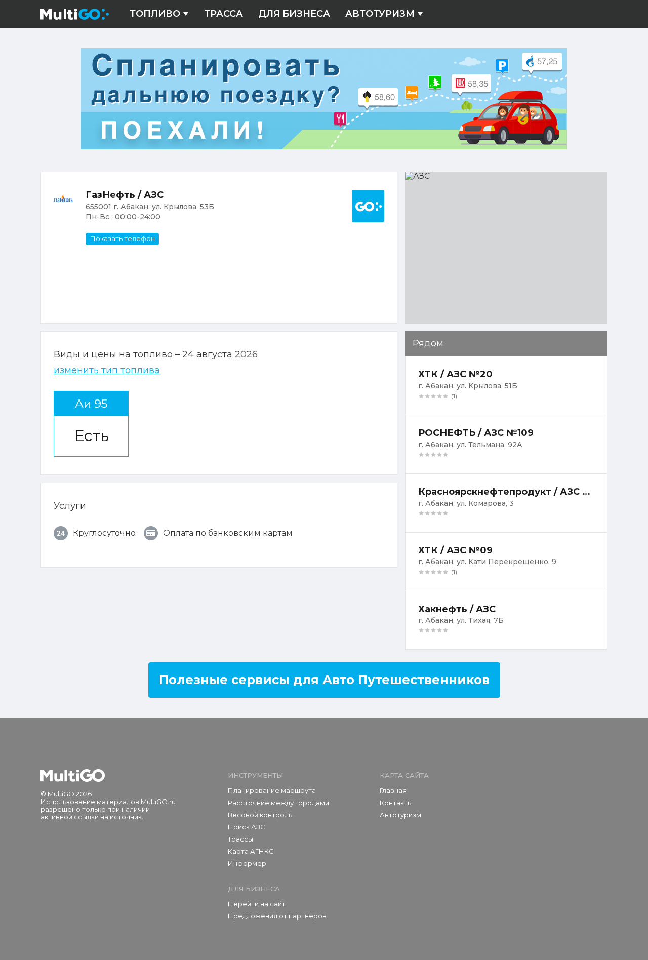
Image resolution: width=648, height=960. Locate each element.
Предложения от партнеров (277, 916)
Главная (393, 790)
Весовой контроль (260, 815)
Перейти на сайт (257, 904)
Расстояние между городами (278, 802)
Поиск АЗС (246, 827)
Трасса (223, 14)
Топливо (155, 14)
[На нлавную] (72, 776)
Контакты (396, 802)
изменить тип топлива (107, 370)
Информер (247, 863)
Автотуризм (380, 14)
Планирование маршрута (272, 790)
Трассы (240, 839)
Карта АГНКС (251, 851)
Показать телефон (122, 238)
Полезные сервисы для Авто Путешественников (324, 679)
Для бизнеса (294, 14)
